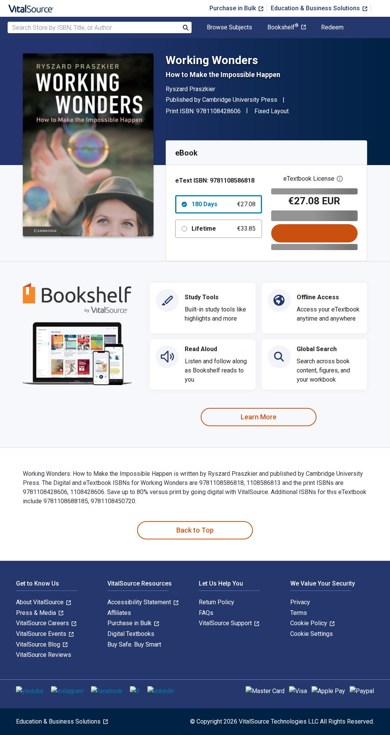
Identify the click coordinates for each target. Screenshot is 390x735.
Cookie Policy (309, 623)
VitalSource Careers (43, 623)
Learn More (259, 417)
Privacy (300, 602)
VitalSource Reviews (43, 654)
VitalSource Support (226, 623)
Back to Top (195, 530)
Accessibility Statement (140, 602)
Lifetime (224, 228)
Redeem (332, 27)
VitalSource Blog (39, 644)
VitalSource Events (42, 633)
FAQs (206, 612)
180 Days (224, 204)
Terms (298, 612)
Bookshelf (283, 27)
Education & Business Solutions (316, 8)
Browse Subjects (229, 27)
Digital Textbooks (130, 633)
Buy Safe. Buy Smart (134, 644)
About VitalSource (40, 602)
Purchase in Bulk (233, 8)
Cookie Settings (311, 633)
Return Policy (216, 602)
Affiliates (119, 612)
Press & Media (37, 612)
